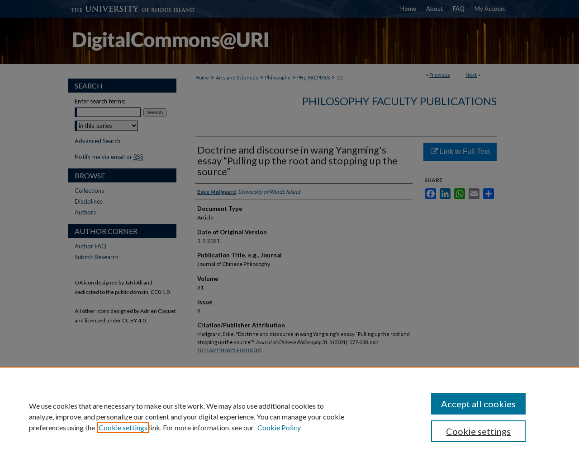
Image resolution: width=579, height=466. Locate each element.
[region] (289, 416)
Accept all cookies (478, 403)
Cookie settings (123, 427)
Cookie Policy (279, 427)
